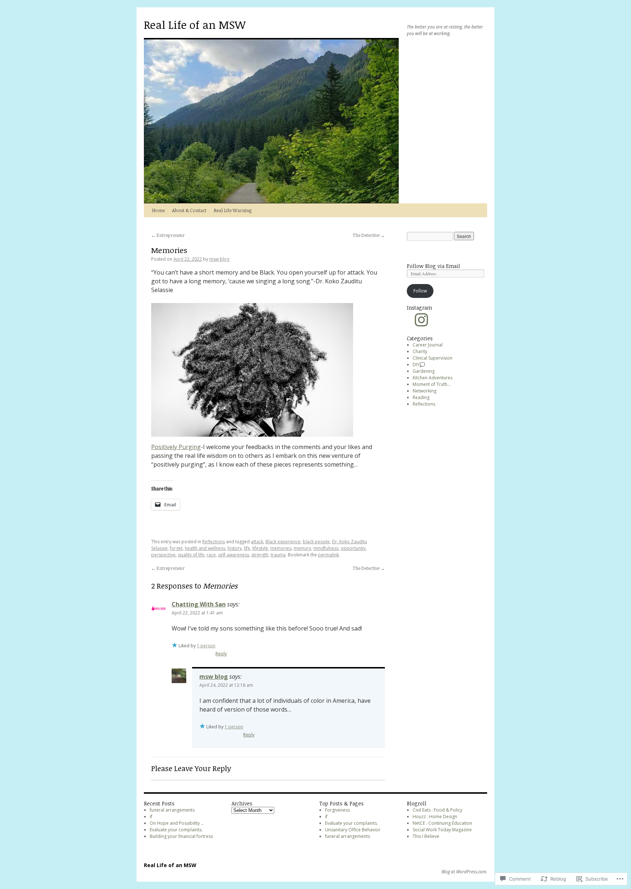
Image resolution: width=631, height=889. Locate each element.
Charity (420, 351)
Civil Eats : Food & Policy (437, 810)
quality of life (191, 555)
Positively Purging (176, 447)
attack (257, 542)
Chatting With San (199, 604)
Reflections (213, 542)
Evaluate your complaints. (176, 830)
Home (158, 210)
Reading (421, 397)
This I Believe (426, 836)
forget (176, 548)
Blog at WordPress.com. (464, 872)
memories (280, 548)
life (247, 548)
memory (302, 548)
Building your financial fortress (181, 836)
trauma (278, 555)
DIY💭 (419, 364)
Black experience (283, 542)
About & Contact (189, 210)
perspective (163, 555)
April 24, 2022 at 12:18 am (226, 685)
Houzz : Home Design (435, 816)
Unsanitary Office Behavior (352, 830)
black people (316, 542)
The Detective (369, 235)
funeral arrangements (172, 810)
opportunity (353, 548)
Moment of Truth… (432, 384)
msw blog (219, 259)
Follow (420, 291)
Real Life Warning (233, 210)
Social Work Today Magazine (442, 830)
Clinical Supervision (432, 358)
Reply (221, 654)
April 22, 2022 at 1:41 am (197, 613)
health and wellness (205, 548)
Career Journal (428, 345)
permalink (328, 555)
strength (259, 555)
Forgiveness (337, 810)
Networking (424, 391)
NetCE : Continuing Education (442, 823)
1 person (206, 646)
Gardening (424, 371)
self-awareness (233, 555)
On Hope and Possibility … (177, 823)
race (211, 555)
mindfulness (326, 548)
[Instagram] (421, 320)
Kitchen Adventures (432, 378)
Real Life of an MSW (194, 24)
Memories (169, 250)
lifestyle (260, 548)
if (151, 816)
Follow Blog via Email (433, 266)
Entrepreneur (168, 235)
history (234, 548)
